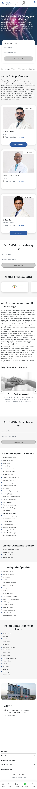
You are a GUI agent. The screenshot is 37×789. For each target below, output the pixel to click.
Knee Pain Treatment (8, 552)
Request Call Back (18, 59)
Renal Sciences (6, 650)
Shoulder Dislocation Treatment (10, 469)
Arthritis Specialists (7, 591)
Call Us (33, 787)
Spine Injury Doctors (7, 588)
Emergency (17, 5)
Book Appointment (18, 144)
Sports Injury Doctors (8, 604)
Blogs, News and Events (8, 760)
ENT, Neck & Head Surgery (9, 658)
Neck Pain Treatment (8, 474)
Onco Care (5, 636)
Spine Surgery (6, 488)
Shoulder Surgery (7, 466)
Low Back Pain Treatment (9, 555)
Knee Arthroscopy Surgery (9, 471)
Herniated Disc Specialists (9, 610)
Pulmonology (6, 666)
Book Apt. (16, 787)
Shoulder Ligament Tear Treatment (11, 549)
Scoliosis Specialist (7, 613)
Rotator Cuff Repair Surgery (9, 499)
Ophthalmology (6, 675)
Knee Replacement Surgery (9, 457)
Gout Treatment (6, 510)
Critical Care (5, 664)
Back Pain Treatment (8, 557)
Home (2, 69)
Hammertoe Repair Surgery (9, 527)
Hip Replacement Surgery (9, 519)
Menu (3, 787)
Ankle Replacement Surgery (9, 535)
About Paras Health (6, 764)
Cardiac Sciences (7, 633)
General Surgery (6, 652)
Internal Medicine (7, 661)
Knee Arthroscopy (7, 463)
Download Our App (6, 769)
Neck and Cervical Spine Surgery (10, 516)
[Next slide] (35, 391)
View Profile (21, 137)
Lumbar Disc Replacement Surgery (11, 491)
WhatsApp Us (25, 787)
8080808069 (11, 716)
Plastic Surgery (6, 655)
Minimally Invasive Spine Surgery (11, 477)
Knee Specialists (7, 577)
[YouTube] (23, 774)
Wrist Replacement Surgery (9, 505)
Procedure (14, 69)
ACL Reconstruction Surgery (9, 513)
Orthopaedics (6, 644)
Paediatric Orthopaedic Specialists (11, 599)
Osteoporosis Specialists (9, 585)
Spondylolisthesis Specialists (10, 596)
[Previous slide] (1, 391)
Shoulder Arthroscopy (8, 524)
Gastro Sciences (6, 642)
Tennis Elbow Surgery (8, 502)
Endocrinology (6, 672)
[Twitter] (16, 775)
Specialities (4, 756)
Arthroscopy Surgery (8, 460)
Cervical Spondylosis (8, 593)
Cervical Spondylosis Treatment (10, 530)
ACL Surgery (22, 69)
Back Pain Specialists (8, 602)
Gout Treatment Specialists (9, 582)
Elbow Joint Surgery (7, 521)
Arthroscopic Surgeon (8, 607)
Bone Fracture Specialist (8, 574)
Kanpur (8, 69)
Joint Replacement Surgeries (9, 485)
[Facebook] (13, 774)
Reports (23, 5)
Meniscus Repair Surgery (9, 483)
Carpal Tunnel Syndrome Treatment (11, 496)
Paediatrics (5, 669)
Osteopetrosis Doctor (8, 571)
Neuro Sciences (6, 639)
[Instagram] (20, 775)
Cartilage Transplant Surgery (9, 533)
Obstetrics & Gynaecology (9, 647)
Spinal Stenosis (6, 580)
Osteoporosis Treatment (8, 480)
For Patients (4, 751)
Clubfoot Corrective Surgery (9, 508)
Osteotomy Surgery (7, 494)
